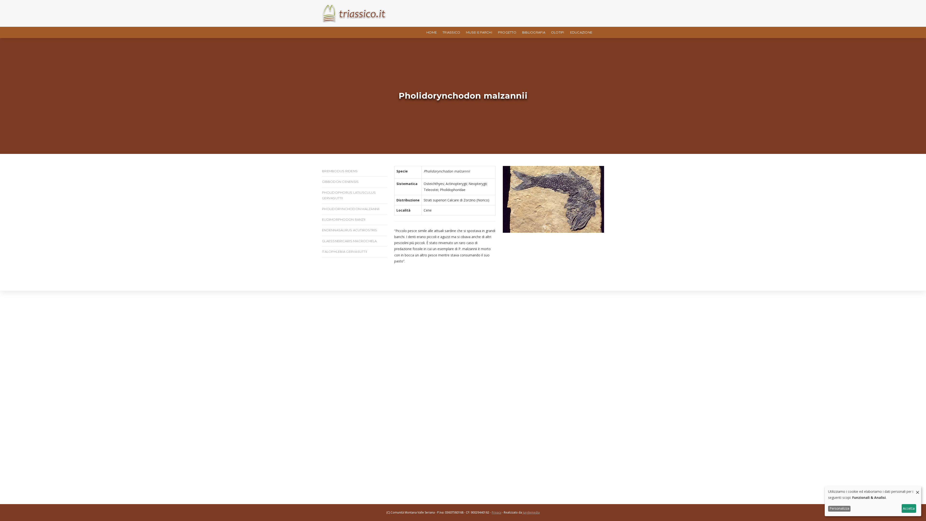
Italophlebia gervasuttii (344, 252)
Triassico (451, 32)
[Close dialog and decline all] (917, 489)
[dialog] (873, 501)
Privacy (496, 512)
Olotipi (557, 32)
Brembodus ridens (340, 171)
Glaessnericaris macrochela (349, 241)
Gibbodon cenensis (340, 182)
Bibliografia (533, 32)
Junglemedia (531, 512)
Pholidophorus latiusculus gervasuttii (349, 195)
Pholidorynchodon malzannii (351, 209)
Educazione (581, 32)
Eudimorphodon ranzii (343, 219)
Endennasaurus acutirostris (349, 230)
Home (431, 32)
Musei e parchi (479, 32)
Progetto (507, 32)
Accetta (909, 508)
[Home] (354, 13)
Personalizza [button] (839, 508)
